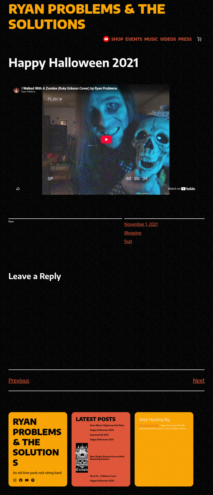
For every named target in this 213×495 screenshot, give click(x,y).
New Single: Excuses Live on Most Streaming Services (107, 457)
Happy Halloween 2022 (102, 430)
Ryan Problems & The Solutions (86, 16)
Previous (18, 380)
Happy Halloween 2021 (101, 439)
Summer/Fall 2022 (99, 435)
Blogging (132, 232)
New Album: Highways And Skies (107, 425)
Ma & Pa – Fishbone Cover (103, 476)
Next (199, 380)
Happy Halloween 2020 (102, 480)
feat (128, 241)
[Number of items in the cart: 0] (199, 39)
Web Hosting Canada (149, 425)
